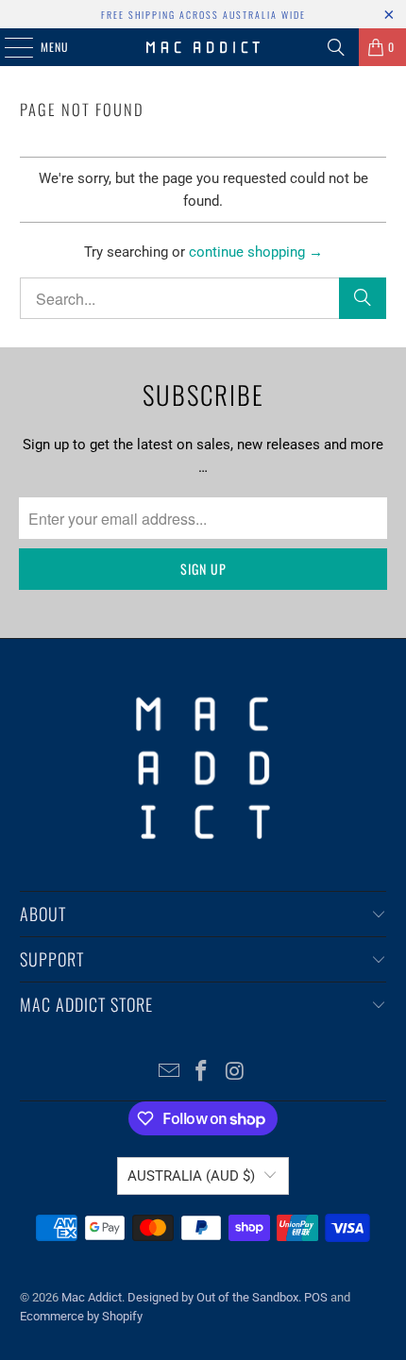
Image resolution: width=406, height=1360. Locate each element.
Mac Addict (91, 1297)
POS (316, 1297)
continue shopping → (256, 251)
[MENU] (8, 47)
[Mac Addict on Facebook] (202, 1072)
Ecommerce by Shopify (81, 1316)
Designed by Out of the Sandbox (212, 1297)
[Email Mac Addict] (169, 1072)
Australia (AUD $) (191, 1175)
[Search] (336, 47)
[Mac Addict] (203, 47)
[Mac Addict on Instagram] (235, 1072)
